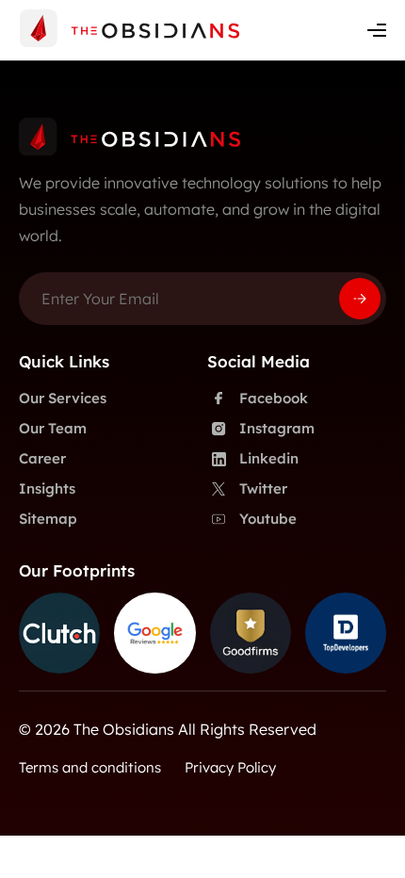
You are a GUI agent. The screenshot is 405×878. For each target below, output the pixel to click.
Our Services (62, 398)
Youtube (268, 519)
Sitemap (48, 519)
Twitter (263, 488)
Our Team (53, 428)
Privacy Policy (230, 767)
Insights (47, 488)
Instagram (277, 428)
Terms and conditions (90, 767)
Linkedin (269, 458)
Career (42, 458)
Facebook (273, 398)
